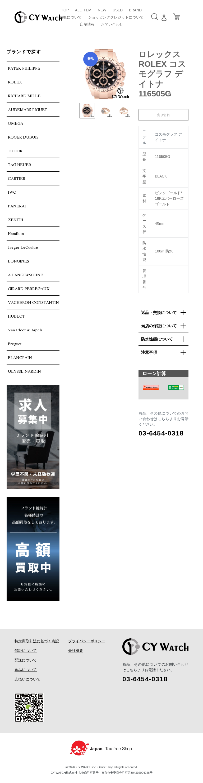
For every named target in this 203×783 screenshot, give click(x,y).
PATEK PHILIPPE (24, 68)
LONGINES (18, 261)
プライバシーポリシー (86, 641)
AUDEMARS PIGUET (27, 109)
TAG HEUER (19, 164)
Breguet (14, 343)
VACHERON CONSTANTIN (33, 302)
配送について (26, 660)
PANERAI (17, 206)
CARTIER (16, 178)
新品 (90, 59)
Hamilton (16, 233)
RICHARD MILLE (24, 96)
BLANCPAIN (20, 357)
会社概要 (75, 650)
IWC (12, 192)
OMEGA (15, 123)
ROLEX (15, 82)
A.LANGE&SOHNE (25, 275)
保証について (26, 650)
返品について (26, 670)
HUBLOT (16, 316)
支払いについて (27, 679)
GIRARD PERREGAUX (28, 288)
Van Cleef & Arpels (25, 330)
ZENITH (15, 220)
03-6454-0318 (161, 433)
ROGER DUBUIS (23, 137)
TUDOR (15, 151)
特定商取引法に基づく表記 (37, 641)
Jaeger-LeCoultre (23, 247)
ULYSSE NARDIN (24, 371)
